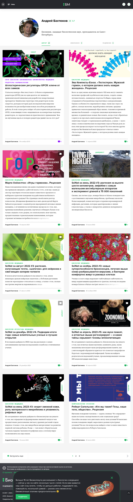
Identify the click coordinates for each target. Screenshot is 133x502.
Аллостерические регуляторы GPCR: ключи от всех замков (32, 87)
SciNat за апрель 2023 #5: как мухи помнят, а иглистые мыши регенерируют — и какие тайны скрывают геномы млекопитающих (97, 335)
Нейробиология (78, 404)
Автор (46, 43)
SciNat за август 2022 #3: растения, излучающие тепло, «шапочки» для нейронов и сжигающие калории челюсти (33, 269)
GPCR (7, 79)
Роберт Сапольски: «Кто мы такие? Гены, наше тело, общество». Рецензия (99, 408)
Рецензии (128, 64)
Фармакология (21, 82)
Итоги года (19, 329)
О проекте (7, 472)
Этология (90, 404)
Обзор (33, 52)
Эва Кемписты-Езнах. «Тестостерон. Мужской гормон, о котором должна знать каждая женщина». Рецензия (98, 85)
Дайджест (99, 152)
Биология (14, 79)
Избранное (76, 43)
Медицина (50, 79)
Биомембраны (26, 79)
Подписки (108, 43)
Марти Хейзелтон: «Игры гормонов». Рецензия (33, 183)
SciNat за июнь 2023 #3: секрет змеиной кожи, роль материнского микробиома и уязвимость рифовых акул (32, 409)
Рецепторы (9, 82)
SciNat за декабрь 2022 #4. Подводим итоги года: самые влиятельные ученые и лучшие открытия (31, 335)
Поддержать (22, 497)
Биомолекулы (39, 79)
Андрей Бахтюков (11, 141)
